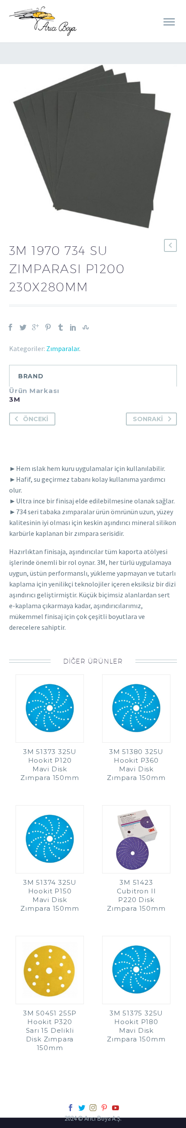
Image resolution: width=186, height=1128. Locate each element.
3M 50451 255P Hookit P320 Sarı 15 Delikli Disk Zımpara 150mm (50, 1030)
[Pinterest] (48, 327)
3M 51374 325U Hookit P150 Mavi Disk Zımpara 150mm (49, 895)
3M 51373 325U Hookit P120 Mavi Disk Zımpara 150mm (49, 765)
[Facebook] (10, 327)
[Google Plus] (35, 327)
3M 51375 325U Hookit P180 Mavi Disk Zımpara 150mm (136, 1026)
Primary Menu (169, 22)
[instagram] (93, 1107)
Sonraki (148, 419)
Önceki (35, 419)
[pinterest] (104, 1107)
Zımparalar (62, 348)
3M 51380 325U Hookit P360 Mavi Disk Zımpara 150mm (136, 765)
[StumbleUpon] (85, 327)
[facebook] (70, 1107)
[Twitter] (22, 327)
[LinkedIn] (73, 327)
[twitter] (81, 1107)
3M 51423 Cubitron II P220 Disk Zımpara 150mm (136, 895)
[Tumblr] (60, 327)
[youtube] (115, 1107)
